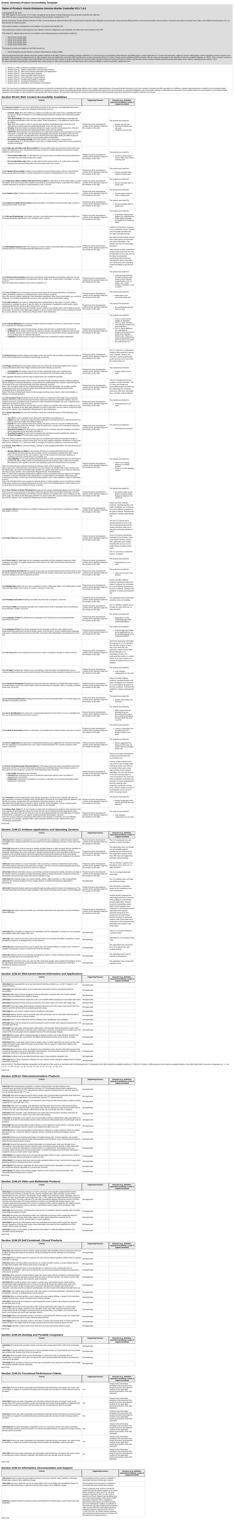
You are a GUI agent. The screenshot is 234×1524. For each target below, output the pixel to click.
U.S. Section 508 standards (165, 55)
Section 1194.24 (14, 75)
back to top (5, 823)
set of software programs (122, 509)
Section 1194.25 (14, 77)
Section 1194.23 (14, 73)
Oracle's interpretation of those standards (198, 55)
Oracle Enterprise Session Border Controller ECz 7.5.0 (49, 17)
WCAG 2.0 (11, 68)
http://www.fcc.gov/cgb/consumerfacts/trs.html (98, 1502)
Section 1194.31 (14, 81)
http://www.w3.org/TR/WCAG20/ (128, 55)
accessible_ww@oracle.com (119, 61)
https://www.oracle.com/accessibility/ (88, 61)
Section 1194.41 (14, 83)
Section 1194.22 (14, 71)
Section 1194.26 (14, 79)
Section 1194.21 (14, 70)
